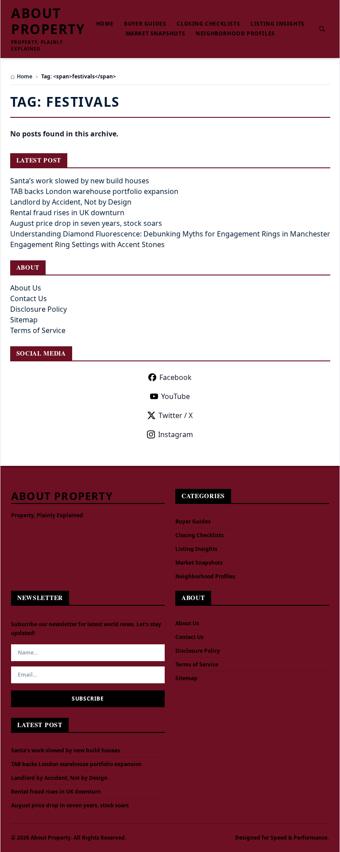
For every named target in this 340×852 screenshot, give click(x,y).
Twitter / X (175, 415)
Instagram (175, 434)
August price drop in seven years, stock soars (86, 223)
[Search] (322, 29)
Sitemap (24, 320)
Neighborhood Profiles (235, 33)
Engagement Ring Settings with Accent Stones (87, 244)
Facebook (175, 377)
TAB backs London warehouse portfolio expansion (94, 191)
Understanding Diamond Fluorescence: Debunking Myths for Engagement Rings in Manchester (170, 234)
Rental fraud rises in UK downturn (67, 212)
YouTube (175, 396)
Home (104, 23)
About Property (48, 21)
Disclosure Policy (38, 309)
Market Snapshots (155, 33)
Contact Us (28, 298)
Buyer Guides (145, 23)
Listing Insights (278, 23)
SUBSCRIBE (88, 698)
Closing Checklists (208, 23)
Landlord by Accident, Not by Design (70, 202)
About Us (25, 288)
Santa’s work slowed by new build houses (79, 181)
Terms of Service (38, 330)
